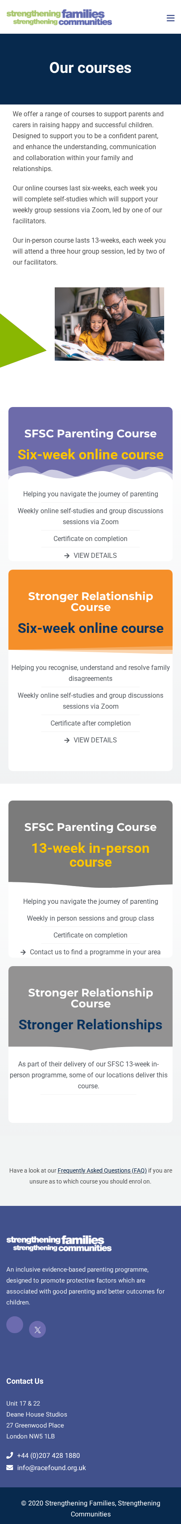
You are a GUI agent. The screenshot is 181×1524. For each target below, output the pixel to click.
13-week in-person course (90, 855)
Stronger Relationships (90, 1024)
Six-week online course (91, 454)
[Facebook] (14, 1324)
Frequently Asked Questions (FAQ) (102, 1170)
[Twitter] (37, 1329)
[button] (170, 18)
